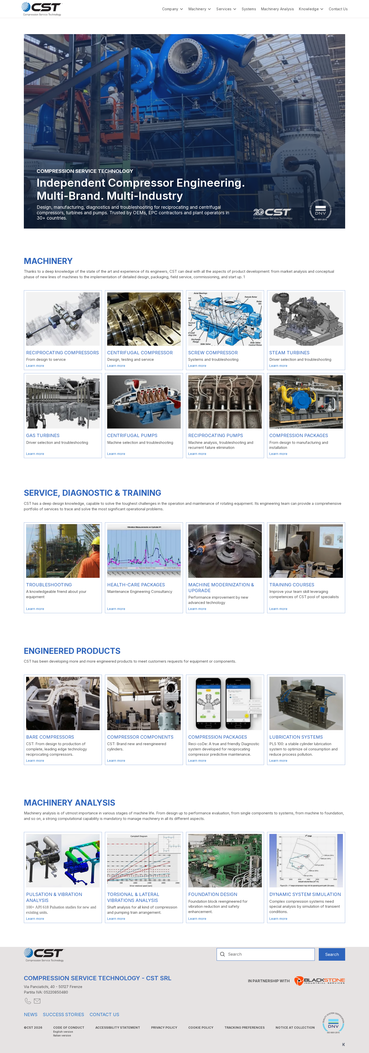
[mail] (36, 1001)
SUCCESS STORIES (63, 1014)
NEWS (30, 1014)
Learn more (35, 366)
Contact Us (338, 9)
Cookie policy (200, 1027)
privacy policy (164, 1027)
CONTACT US (104, 1014)
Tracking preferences (244, 1027)
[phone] (27, 1001)
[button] (172, 9)
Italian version (62, 1035)
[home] (42, 9)
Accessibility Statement (117, 1027)
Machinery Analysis (277, 9)
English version (63, 1031)
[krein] (343, 1044)
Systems (249, 9)
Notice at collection (295, 1027)
